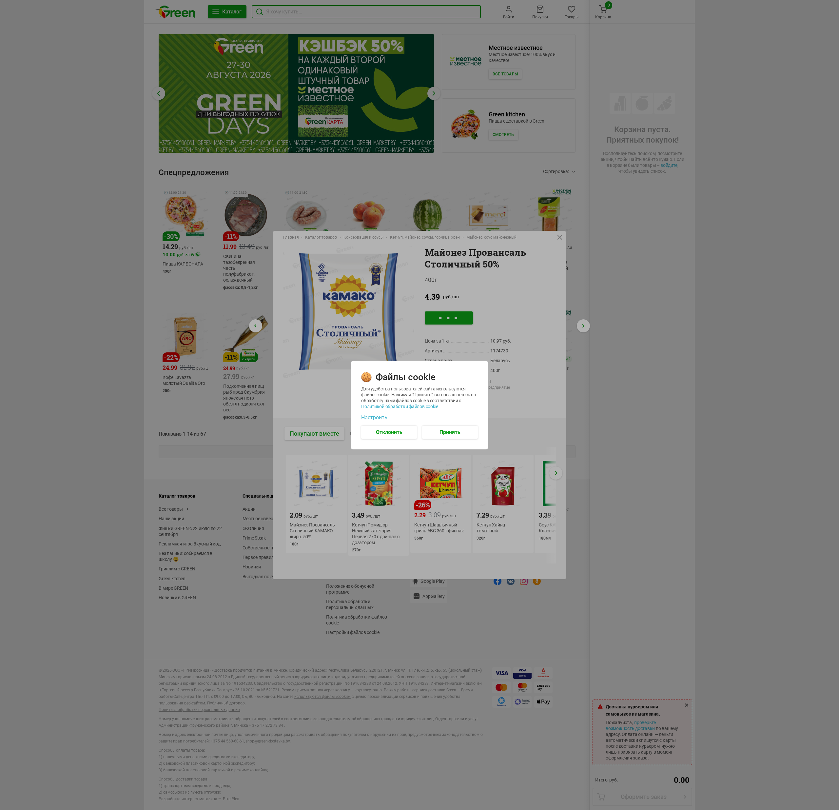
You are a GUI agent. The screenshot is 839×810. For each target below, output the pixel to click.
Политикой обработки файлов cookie (399, 406)
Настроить (374, 417)
